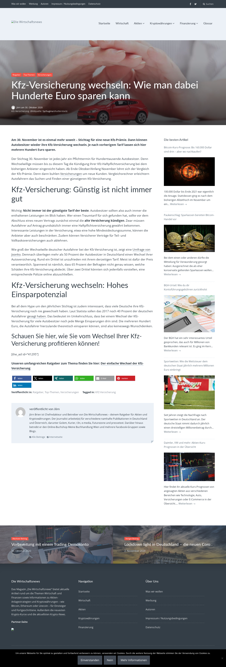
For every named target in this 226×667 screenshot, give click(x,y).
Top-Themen (29, 74)
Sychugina (48, 111)
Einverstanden (90, 660)
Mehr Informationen (134, 660)
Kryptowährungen (161, 23)
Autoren (44, 4)
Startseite (104, 23)
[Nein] (222, 658)
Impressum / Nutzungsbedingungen (68, 4)
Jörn (18, 107)
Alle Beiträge (38, 436)
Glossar (207, 23)
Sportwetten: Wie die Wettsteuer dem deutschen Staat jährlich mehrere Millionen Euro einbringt (189, 365)
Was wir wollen (18, 4)
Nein (110, 660)
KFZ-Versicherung (105, 392)
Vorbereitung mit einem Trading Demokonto (50, 545)
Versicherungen (44, 74)
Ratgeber (16, 74)
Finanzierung (187, 23)
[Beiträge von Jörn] (21, 413)
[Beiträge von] (13, 107)
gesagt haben (36, 316)
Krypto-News (57, 614)
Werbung (33, 4)
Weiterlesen (178, 204)
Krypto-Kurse (19, 614)
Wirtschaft (122, 23)
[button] (21, 378)
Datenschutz (94, 4)
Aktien (138, 23)
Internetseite (55, 436)
